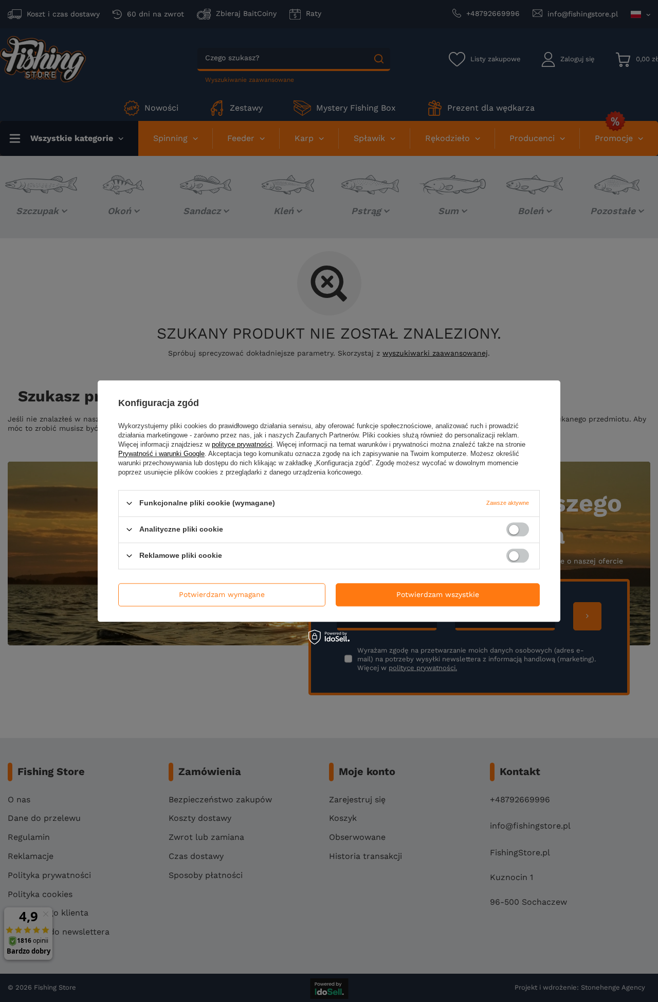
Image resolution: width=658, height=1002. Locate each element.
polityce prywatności (242, 444)
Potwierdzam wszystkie (437, 594)
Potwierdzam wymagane (222, 594)
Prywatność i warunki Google (161, 454)
